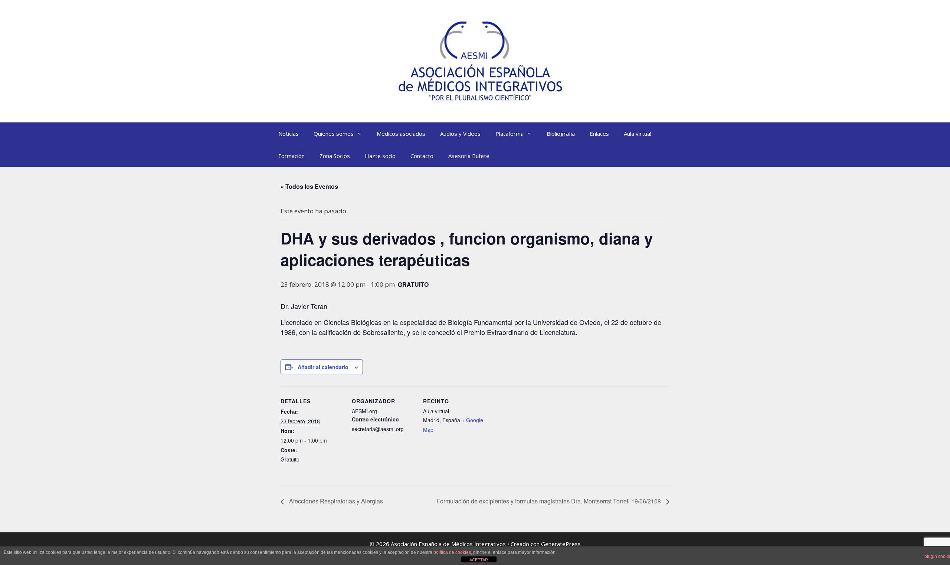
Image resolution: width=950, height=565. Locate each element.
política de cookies (452, 552)
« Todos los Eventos (309, 186)
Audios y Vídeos (460, 133)
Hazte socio (380, 156)
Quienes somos (334, 133)
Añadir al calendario (323, 367)
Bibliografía (561, 133)
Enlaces (599, 133)
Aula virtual (637, 133)
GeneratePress (561, 544)
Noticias (288, 133)
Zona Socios (335, 156)
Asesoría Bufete (468, 156)
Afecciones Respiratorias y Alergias (335, 501)
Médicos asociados (401, 133)
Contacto (421, 156)
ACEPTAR (478, 560)
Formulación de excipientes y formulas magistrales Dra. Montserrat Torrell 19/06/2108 (549, 501)
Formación (291, 156)
